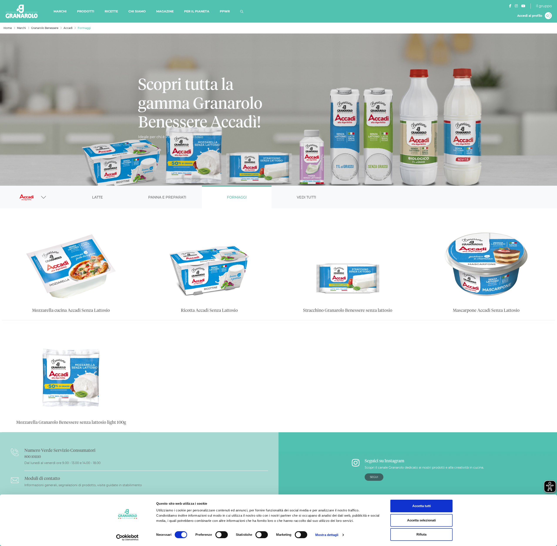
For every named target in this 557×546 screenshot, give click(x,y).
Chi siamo (137, 11)
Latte (97, 197)
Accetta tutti (421, 506)
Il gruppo (544, 6)
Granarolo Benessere (44, 28)
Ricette (111, 11)
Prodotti (85, 11)
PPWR (225, 11)
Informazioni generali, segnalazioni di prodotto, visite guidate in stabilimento (83, 485)
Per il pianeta (196, 11)
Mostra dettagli (327, 535)
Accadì (68, 28)
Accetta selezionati (421, 520)
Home (7, 28)
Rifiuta (421, 534)
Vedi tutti (306, 197)
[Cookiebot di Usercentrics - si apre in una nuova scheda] (127, 537)
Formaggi (237, 197)
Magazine (165, 11)
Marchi (60, 11)
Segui (374, 477)
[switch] (221, 534)
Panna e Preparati (167, 197)
